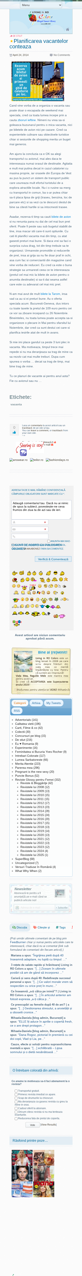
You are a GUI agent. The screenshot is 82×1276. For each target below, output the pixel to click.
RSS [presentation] (17, 710)
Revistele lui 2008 (32, 787)
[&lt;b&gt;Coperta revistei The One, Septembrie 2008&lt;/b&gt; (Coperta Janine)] (22, 1167)
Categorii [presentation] (20, 703)
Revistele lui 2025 (32, 855)
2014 (26, 55)
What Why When (26, 871)
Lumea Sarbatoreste (28, 759)
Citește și (43, 927)
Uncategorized (24, 863)
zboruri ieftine (27, 120)
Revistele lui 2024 (32, 851)
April (15, 55)
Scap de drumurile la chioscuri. (35, 1098)
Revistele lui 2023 (32, 847)
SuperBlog (22, 859)
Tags (62, 927)
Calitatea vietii (24, 723)
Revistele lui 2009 (32, 791)
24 (20, 55)
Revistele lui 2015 (32, 815)
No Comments (62, 55)
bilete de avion (61, 216)
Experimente (23, 747)
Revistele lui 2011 (32, 799)
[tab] (19, 703)
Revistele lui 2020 (32, 835)
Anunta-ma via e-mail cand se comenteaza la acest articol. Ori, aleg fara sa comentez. (41, 545)
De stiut (20, 739)
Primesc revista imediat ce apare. (37, 1094)
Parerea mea (24, 767)
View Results (48, 1124)
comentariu (36, 425)
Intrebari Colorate (26, 755)
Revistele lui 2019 (32, 831)
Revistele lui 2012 (32, 803)
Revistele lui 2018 (32, 827)
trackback (27, 428)
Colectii (20, 731)
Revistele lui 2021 (32, 839)
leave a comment (39, 430)
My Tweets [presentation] (53, 703)
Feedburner (18, 942)
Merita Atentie (24, 763)
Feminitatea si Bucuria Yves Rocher (38, 751)
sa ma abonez (32, 548)
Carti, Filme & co (26, 727)
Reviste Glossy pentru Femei (34, 779)
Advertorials (23, 719)
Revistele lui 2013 (32, 807)
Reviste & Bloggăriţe (33, 783)
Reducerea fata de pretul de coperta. (39, 1118)
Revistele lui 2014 (32, 811)
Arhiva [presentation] (36, 703)
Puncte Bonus (24, 775)
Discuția (21, 927)
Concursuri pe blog (27, 735)
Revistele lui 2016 (32, 819)
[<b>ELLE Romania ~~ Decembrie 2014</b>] (43, 1151)
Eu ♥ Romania (24, 743)
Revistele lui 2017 (32, 823)
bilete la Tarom (50, 293)
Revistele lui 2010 (32, 795)
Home (68, 30)
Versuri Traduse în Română (33, 867)
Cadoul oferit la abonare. (32, 1108)
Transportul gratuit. (29, 1090)
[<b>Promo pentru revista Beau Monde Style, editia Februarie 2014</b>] (43, 1167)
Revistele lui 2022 (32, 843)
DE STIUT (17, 36)
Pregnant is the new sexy (32, 771)
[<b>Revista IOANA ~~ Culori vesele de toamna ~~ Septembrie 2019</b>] (43, 1182)
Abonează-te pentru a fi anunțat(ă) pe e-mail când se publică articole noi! (30, 897)
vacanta (16, 404)
